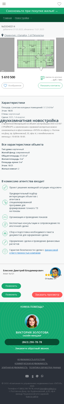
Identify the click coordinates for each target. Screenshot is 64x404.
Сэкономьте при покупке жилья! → (32, 11)
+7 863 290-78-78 (11, 286)
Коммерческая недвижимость (31, 363)
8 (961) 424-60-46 (11, 295)
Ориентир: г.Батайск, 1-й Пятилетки (24, 35)
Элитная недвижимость (15, 367)
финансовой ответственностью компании (33, 251)
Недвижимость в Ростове (31, 359)
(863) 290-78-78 (32, 342)
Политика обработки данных (45, 367)
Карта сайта (32, 396)
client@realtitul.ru (48, 388)
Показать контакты (50, 85)
